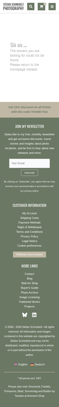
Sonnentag (31, 391)
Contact (29, 274)
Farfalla (45, 386)
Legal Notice (29, 241)
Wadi (20, 391)
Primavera (10, 391)
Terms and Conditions (29, 231)
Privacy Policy (29, 236)
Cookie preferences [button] (29, 245)
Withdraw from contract (29, 254)
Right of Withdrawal (29, 227)
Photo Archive (29, 292)
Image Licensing (29, 297)
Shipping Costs (29, 218)
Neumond (34, 386)
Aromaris (32, 395)
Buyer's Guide (29, 287)
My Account (29, 213)
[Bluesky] (25, 314)
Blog (29, 278)
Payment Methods (30, 222)
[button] (30, 6)
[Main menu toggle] (52, 6)
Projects (29, 306)
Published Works (29, 301)
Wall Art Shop (29, 283)
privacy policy (31, 191)
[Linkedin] (33, 314)
